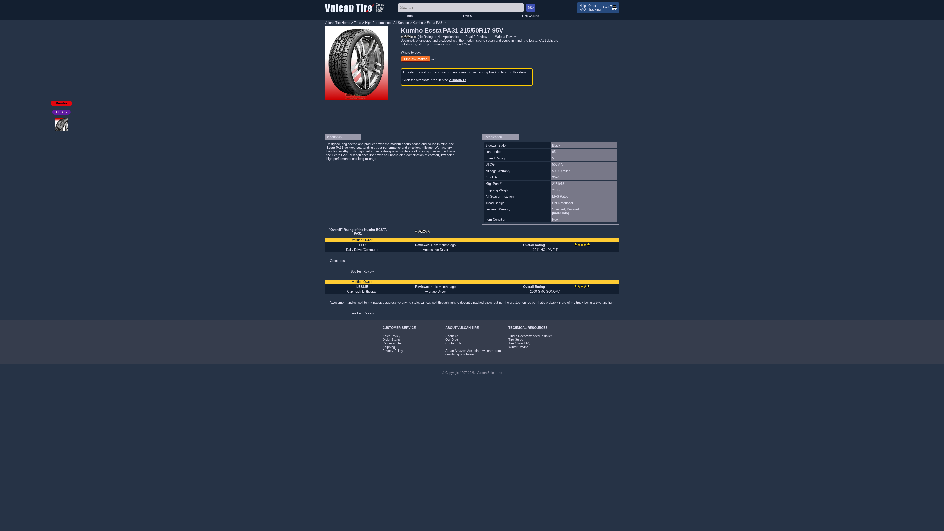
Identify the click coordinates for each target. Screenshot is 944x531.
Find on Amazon (415, 59)
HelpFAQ (582, 7)
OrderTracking (594, 7)
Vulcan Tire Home (337, 23)
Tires (409, 16)
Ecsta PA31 (435, 23)
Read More (463, 44)
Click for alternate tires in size (434, 80)
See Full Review (362, 271)
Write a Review (505, 37)
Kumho (418, 23)
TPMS (467, 16)
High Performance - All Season (387, 23)
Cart (606, 7)
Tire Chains (530, 16)
